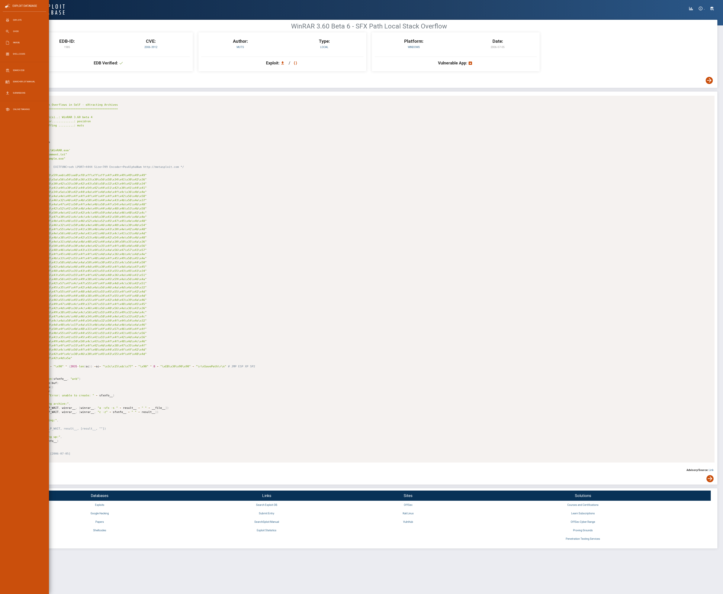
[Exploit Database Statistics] (691, 9)
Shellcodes (99, 530)
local (324, 47)
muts (240, 47)
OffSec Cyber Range (583, 521)
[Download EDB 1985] (283, 63)
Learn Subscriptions (583, 513)
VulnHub (408, 521)
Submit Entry (266, 513)
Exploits (99, 504)
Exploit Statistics (266, 530)
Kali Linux (408, 513)
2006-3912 (150, 47)
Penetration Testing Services (583, 538)
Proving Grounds (583, 530)
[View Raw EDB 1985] (296, 63)
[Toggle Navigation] (24, 9)
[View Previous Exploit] (28, 80)
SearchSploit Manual (266, 521)
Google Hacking (100, 513)
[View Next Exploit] (709, 80)
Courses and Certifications (583, 504)
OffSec (408, 504)
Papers (99, 521)
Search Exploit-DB (266, 504)
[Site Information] (701, 9)
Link (711, 470)
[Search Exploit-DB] (712, 9)
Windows (414, 47)
